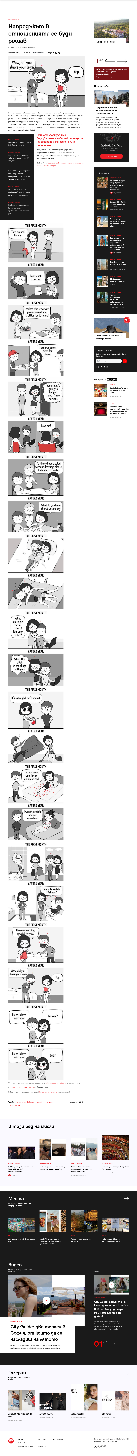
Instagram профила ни (48, 1092)
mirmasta (49, 1102)
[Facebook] (56, 53)
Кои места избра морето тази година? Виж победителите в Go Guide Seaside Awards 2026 (19, 173)
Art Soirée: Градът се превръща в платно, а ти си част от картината (19, 191)
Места (20, 1439)
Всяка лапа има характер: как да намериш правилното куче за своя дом (19, 208)
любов (39, 1102)
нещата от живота (25, 1102)
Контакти (42, 1446)
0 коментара (38, 53)
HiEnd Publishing (120, 1439)
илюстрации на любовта (56, 1083)
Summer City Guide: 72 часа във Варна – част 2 (19, 142)
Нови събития (23, 1443)
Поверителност (56, 1439)
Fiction (104, 1441)
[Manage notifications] (132, 1452)
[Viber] (59, 53)
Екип (40, 1443)
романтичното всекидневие (22, 1087)
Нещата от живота (14, 20)
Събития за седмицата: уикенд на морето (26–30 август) (18, 157)
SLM (116, 1441)
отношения (15, 1105)
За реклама (42, 1439)
